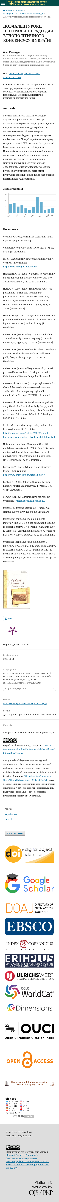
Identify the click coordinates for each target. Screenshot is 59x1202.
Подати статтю (15, 833)
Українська (11, 814)
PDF (10, 618)
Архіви (19, 10)
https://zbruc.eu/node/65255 (30, 500)
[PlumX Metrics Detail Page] (12, 630)
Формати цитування (15, 688)
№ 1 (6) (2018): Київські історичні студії (23, 13)
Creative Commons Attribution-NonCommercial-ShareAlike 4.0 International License (29, 749)
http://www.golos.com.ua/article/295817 (24, 474)
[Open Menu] (3, 3)
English (8, 818)
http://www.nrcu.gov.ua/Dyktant (20, 266)
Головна (7, 10)
